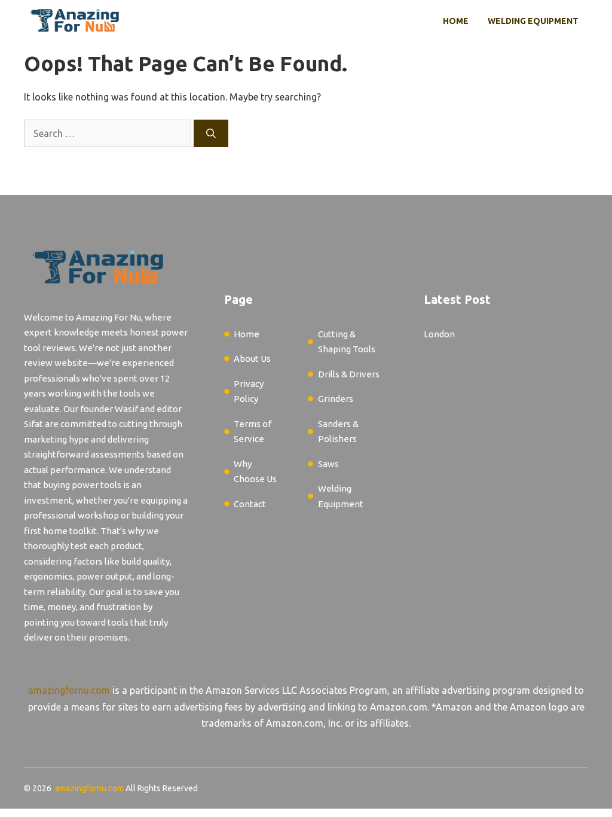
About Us (252, 358)
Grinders (335, 399)
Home (456, 21)
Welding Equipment (533, 21)
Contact (250, 504)
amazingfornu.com (69, 690)
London (439, 334)
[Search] (211, 133)
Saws (328, 464)
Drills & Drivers (349, 374)
